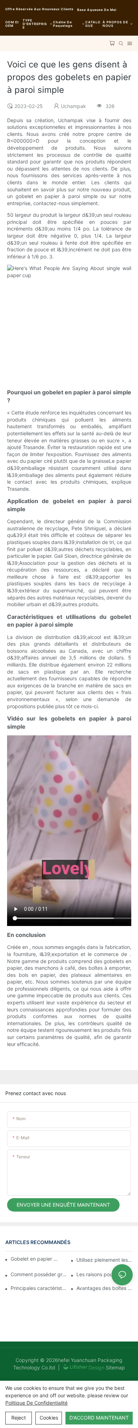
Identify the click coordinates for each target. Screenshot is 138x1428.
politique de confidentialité (36, 1403)
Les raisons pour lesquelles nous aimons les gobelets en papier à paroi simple (104, 1274)
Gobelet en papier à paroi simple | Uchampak (36, 1259)
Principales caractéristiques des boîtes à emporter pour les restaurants (39, 1288)
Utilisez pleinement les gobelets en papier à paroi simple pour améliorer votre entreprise (104, 1260)
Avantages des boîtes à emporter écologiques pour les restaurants (104, 1288)
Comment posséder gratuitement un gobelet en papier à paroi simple (39, 1274)
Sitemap (114, 1367)
